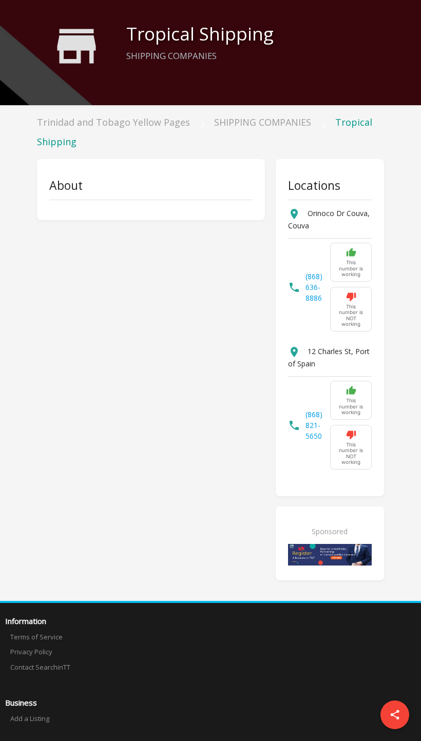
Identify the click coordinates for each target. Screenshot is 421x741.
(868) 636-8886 (313, 287)
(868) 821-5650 (313, 425)
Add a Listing (29, 718)
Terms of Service (36, 636)
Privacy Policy (31, 651)
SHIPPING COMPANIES (262, 122)
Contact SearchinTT (40, 667)
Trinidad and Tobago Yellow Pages (113, 122)
